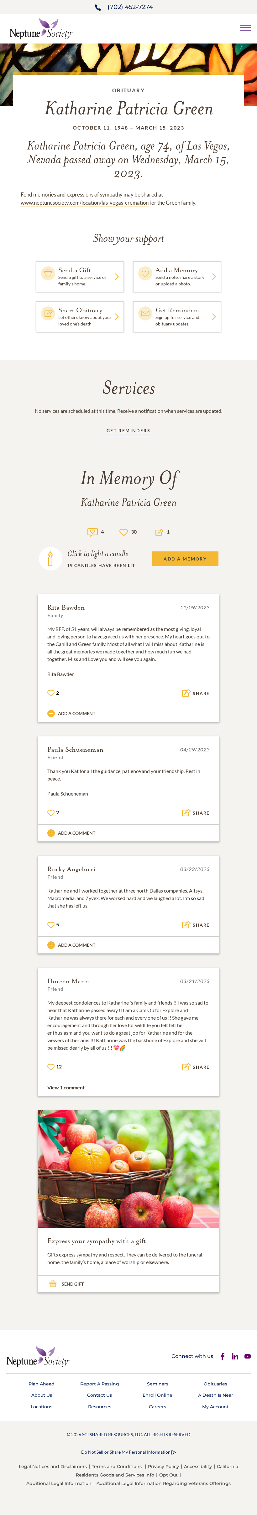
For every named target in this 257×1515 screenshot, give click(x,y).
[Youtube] (247, 1356)
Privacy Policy (163, 1466)
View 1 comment (66, 1087)
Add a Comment (76, 713)
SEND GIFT (73, 1284)
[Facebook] (222, 1356)
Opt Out (168, 1475)
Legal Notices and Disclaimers (53, 1466)
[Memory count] (92, 531)
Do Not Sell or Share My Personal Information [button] (125, 1452)
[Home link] (41, 28)
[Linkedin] (235, 1356)
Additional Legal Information (59, 1483)
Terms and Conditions (117, 1466)
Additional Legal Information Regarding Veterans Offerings (164, 1483)
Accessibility (198, 1466)
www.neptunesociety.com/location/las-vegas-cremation (85, 202)
